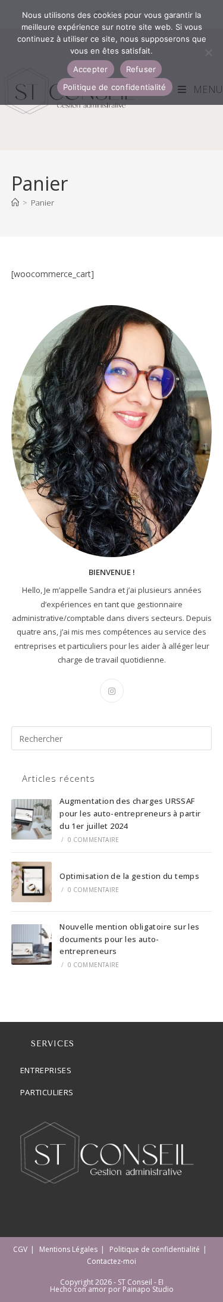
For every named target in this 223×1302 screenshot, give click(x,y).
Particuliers (47, 1092)
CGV (20, 1249)
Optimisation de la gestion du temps (129, 876)
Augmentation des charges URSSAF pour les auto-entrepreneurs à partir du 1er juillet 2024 (129, 813)
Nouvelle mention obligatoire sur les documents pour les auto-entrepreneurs (129, 939)
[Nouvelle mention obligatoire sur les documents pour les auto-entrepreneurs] (31, 944)
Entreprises (46, 1070)
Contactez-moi (111, 1261)
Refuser (141, 69)
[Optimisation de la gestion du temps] (31, 882)
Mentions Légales (68, 1249)
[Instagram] (112, 691)
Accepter (90, 69)
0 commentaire (94, 839)
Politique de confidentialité (154, 1249)
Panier (42, 202)
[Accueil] (15, 202)
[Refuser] (208, 52)
